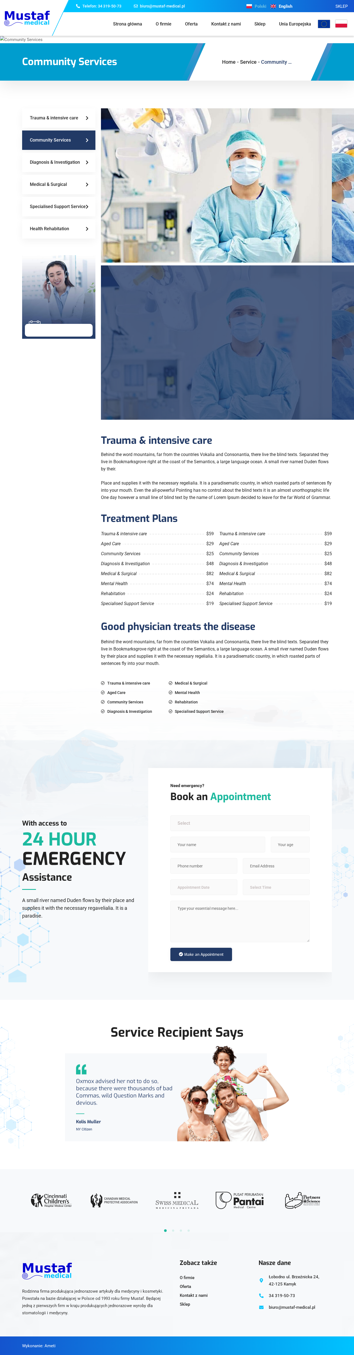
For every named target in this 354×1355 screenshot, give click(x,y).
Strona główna (127, 24)
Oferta (191, 24)
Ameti (50, 1345)
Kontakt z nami (226, 24)
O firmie (163, 24)
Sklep (260, 24)
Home (229, 62)
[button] (165, 1230)
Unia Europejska (295, 24)
